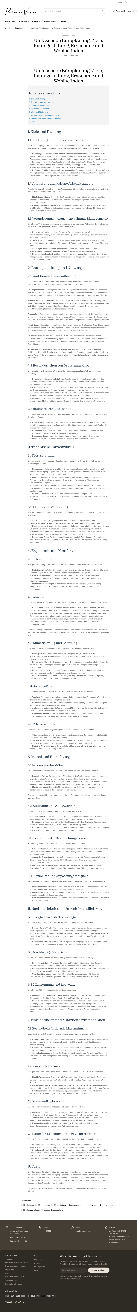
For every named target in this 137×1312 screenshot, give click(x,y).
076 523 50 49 (48, 1231)
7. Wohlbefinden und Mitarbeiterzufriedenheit (46, 119)
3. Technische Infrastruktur (39, 105)
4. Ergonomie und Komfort (39, 109)
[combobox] (74, 11)
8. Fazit (31, 122)
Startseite (9, 28)
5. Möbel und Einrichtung (38, 112)
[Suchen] (103, 11)
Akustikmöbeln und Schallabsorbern (83, 630)
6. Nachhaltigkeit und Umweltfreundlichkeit (45, 115)
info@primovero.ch (82, 1231)
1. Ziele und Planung (37, 99)
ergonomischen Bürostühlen (69, 795)
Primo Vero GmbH (18, 1302)
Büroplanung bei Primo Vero (77, 1188)
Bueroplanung (20, 28)
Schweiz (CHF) (124, 2)
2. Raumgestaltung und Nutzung (41, 102)
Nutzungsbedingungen (96, 1276)
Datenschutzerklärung (73, 1278)
